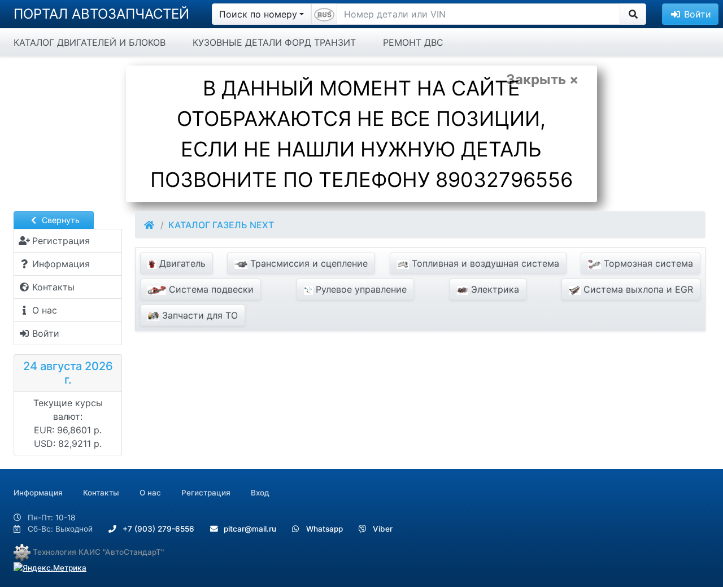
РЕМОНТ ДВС (413, 42)
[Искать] (633, 14)
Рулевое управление (360, 289)
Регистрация (205, 492)
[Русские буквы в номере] (324, 14)
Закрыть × (542, 79)
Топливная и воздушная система (484, 263)
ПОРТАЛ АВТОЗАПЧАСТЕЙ (101, 14)
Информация (38, 492)
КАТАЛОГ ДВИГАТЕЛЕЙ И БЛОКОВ (89, 42)
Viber (382, 528)
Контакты (101, 492)
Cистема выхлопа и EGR (637, 289)
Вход (260, 492)
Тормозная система (647, 263)
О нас (150, 492)
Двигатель (181, 263)
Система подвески (210, 289)
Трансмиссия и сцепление (307, 263)
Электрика (493, 289)
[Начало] (150, 225)
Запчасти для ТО (198, 315)
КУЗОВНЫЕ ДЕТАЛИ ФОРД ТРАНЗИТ (274, 42)
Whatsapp (323, 528)
